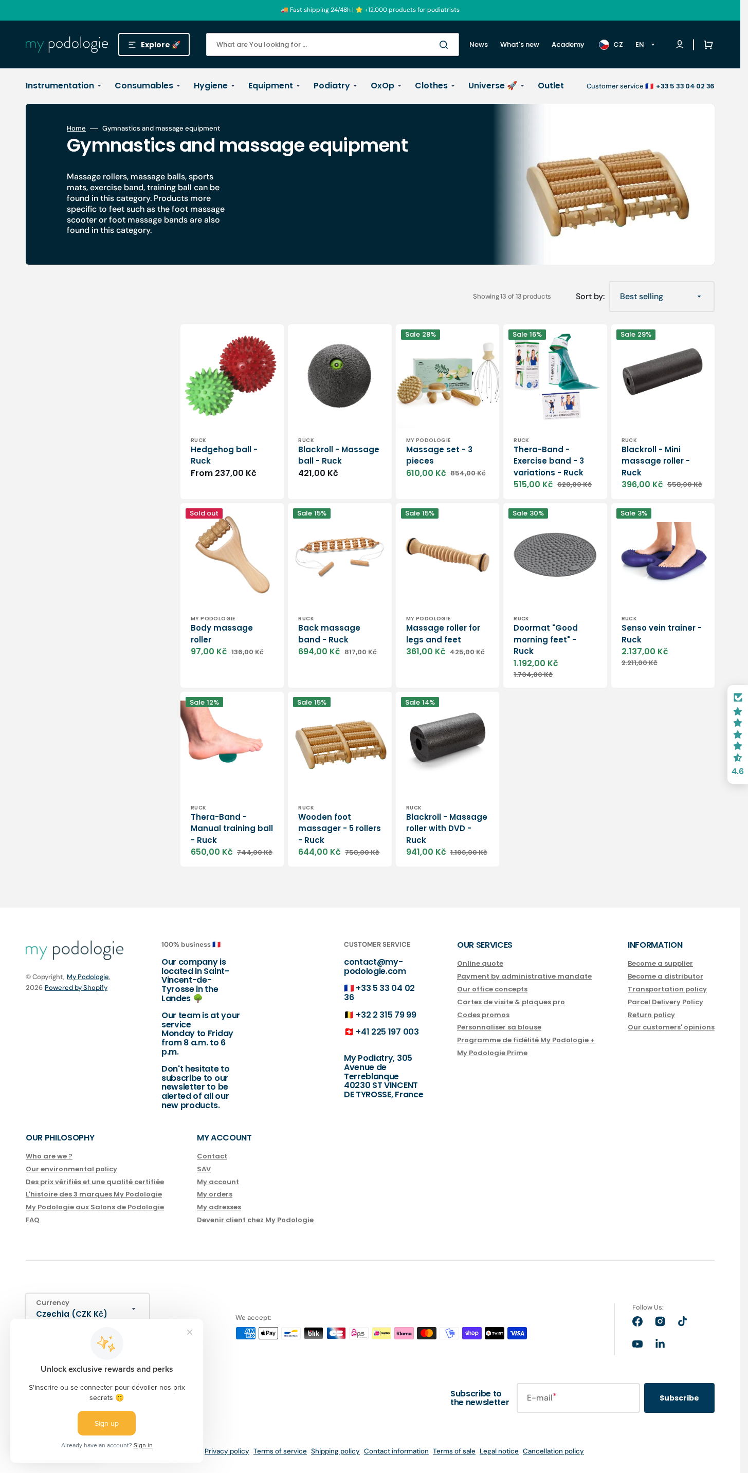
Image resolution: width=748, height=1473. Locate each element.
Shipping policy (335, 1451)
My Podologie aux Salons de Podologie (95, 1207)
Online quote (480, 964)
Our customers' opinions (671, 1027)
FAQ (33, 1220)
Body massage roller (222, 633)
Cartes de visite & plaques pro (511, 1002)
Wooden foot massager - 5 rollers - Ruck (339, 828)
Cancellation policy (553, 1451)
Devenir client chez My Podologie (255, 1220)
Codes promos (483, 1015)
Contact (212, 1156)
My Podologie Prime (492, 1053)
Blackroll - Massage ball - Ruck (338, 455)
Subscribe (679, 1398)
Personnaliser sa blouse (499, 1027)
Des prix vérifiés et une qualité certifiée (95, 1182)
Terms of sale (454, 1451)
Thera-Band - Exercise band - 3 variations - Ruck (549, 461)
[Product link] (232, 411)
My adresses (219, 1207)
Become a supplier (660, 964)
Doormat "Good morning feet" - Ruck (546, 639)
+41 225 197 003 (387, 1032)
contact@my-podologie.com (375, 966)
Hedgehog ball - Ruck (224, 455)
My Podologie (88, 976)
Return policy (651, 1015)
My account (218, 1182)
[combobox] (332, 44)
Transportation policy (667, 989)
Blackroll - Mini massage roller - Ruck (656, 461)
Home (76, 128)
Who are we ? (49, 1156)
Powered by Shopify (76, 987)
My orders (214, 1194)
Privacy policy (227, 1451)
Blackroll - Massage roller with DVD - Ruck (446, 828)
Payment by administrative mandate (524, 976)
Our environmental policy (71, 1169)
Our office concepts (492, 989)
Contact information (396, 1451)
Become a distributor (665, 976)
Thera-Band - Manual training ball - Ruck (232, 828)
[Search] (445, 44)
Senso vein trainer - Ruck (662, 633)
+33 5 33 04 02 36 (379, 992)
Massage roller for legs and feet (443, 633)
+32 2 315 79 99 (386, 1015)
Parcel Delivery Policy (665, 1002)
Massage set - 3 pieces (439, 455)
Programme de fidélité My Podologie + (526, 1040)
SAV (204, 1169)
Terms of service (280, 1451)
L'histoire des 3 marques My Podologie (94, 1194)
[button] (706, 44)
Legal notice (499, 1451)
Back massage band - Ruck (329, 633)
